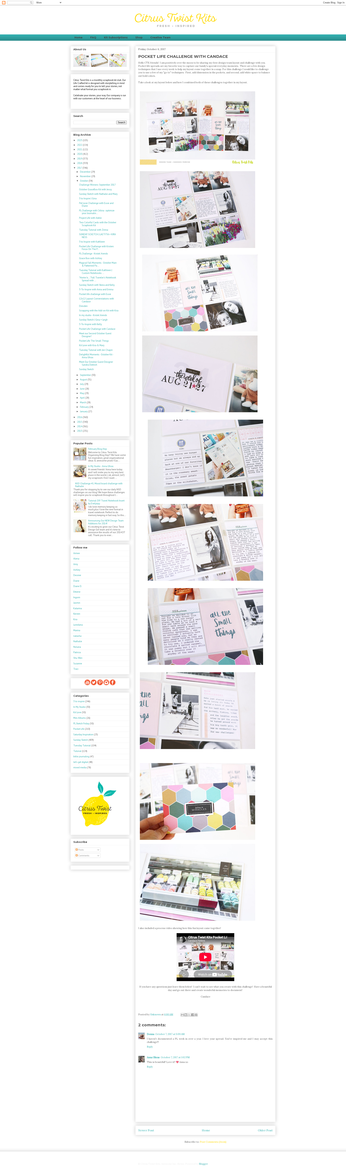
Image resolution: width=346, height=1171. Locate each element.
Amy (75, 564)
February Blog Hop (97, 448)
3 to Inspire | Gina (88, 198)
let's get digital (80, 762)
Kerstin (76, 613)
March (83, 402)
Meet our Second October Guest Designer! (95, 335)
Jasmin (76, 602)
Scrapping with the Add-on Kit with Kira (98, 310)
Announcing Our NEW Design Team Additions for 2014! (106, 522)
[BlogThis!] (186, 1015)
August (84, 379)
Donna (150, 1034)
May (82, 393)
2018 (80, 163)
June (82, 388)
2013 (80, 430)
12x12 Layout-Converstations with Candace (96, 300)
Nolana (77, 646)
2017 (80, 167)
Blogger (203, 1163)
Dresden (83, 306)
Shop (139, 37)
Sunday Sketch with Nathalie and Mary (98, 193)
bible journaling (81, 756)
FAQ (93, 37)
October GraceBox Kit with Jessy (95, 189)
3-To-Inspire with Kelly (90, 324)
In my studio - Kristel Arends (93, 315)
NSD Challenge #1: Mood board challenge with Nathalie (99, 485)
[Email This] (182, 1015)
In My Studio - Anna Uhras (101, 466)
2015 (80, 421)
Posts (81, 849)
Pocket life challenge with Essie (95, 294)
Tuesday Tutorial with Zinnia (93, 229)
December (85, 171)
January (84, 411)
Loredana (78, 624)
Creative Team (160, 37)
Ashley (76, 569)
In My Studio (79, 706)
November (85, 176)
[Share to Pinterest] (196, 1015)
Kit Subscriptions (116, 37)
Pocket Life (78, 728)
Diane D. (77, 586)
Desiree (77, 575)
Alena (76, 558)
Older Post (265, 1130)
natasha (77, 635)
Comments (83, 855)
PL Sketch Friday (81, 723)
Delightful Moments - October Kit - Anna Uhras (96, 356)
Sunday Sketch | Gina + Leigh (93, 319)
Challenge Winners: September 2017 (97, 184)
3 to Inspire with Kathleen (92, 241)
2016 (80, 417)
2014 (80, 426)
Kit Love (77, 712)
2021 (80, 149)
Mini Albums (79, 717)
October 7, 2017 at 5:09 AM (170, 1034)
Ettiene (76, 591)
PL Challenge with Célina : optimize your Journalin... (96, 212)
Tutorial (77, 751)
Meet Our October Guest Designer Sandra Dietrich (96, 363)
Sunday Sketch (86, 369)
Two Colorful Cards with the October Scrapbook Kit (97, 224)
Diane (76, 580)
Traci (75, 668)
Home (78, 37)
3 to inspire (79, 701)
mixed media (79, 767)
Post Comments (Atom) (213, 1141)
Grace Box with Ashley (90, 258)
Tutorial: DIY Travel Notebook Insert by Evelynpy (106, 502)
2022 (80, 144)
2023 (80, 140)
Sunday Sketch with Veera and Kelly (97, 284)
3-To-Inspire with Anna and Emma (96, 289)
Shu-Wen (77, 657)
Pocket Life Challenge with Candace (97, 328)
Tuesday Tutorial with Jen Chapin (96, 350)
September (86, 375)
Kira (75, 619)
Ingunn (76, 597)
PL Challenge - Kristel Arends (93, 253)
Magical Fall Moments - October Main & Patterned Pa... (98, 264)
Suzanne (77, 663)
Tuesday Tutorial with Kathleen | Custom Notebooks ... (95, 272)
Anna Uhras (153, 1057)
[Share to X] (189, 1015)
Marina (76, 630)
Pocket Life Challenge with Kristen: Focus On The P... (96, 248)
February (84, 406)
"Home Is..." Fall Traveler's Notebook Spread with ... (97, 279)
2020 (80, 153)
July (82, 384)
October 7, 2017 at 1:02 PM (175, 1057)
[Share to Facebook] (192, 1015)
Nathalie (77, 641)
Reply (150, 1046)
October (84, 180)
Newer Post (146, 1130)
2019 (80, 158)
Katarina (77, 608)
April (82, 397)
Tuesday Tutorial (82, 745)
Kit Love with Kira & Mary (91, 345)
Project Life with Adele (90, 217)
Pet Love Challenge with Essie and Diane (96, 205)
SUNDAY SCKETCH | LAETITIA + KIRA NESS (97, 236)
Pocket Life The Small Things (94, 340)
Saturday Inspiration (83, 734)
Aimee (76, 553)
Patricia (77, 652)
